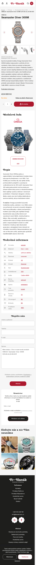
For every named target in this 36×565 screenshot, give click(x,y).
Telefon (3, 328)
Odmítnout (9, 557)
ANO (22, 308)
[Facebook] (21, 519)
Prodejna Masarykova (18, 493)
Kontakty (18, 488)
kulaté (23, 289)
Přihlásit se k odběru (18, 418)
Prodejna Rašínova (18, 491)
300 (22, 271)
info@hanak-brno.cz (18, 514)
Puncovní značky (18, 537)
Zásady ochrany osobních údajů (18, 542)
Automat (23, 264)
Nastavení (17, 561)
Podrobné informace (7, 89)
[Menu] (31, 3)
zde (28, 552)
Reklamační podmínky (18, 534)
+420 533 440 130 (18, 512)
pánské (23, 245)
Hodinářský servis (18, 496)
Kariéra (18, 501)
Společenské (25, 268)
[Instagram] (14, 519)
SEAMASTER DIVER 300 (18, 161)
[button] (4, 32)
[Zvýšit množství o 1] (11, 104)
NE (22, 299)
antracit (23, 280)
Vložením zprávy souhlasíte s (18, 375)
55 (22, 295)
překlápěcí (24, 284)
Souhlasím (25, 557)
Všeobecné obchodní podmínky (18, 532)
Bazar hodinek (18, 499)
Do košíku (25, 104)
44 (22, 260)
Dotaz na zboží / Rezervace (24, 98)
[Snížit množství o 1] (3, 104)
